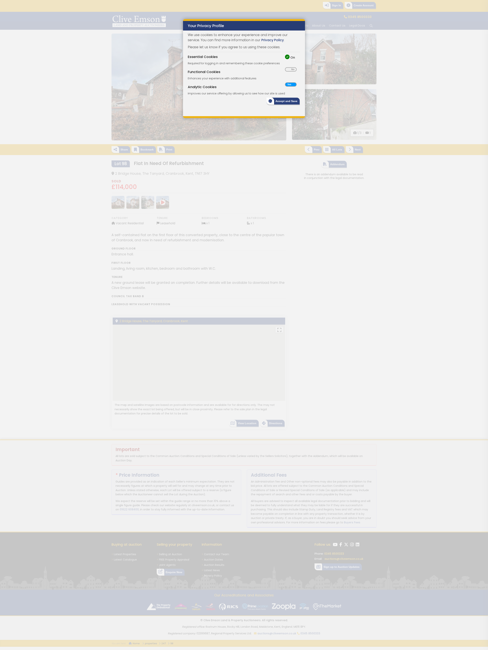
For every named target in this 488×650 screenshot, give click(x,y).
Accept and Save (286, 101)
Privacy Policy (272, 40)
